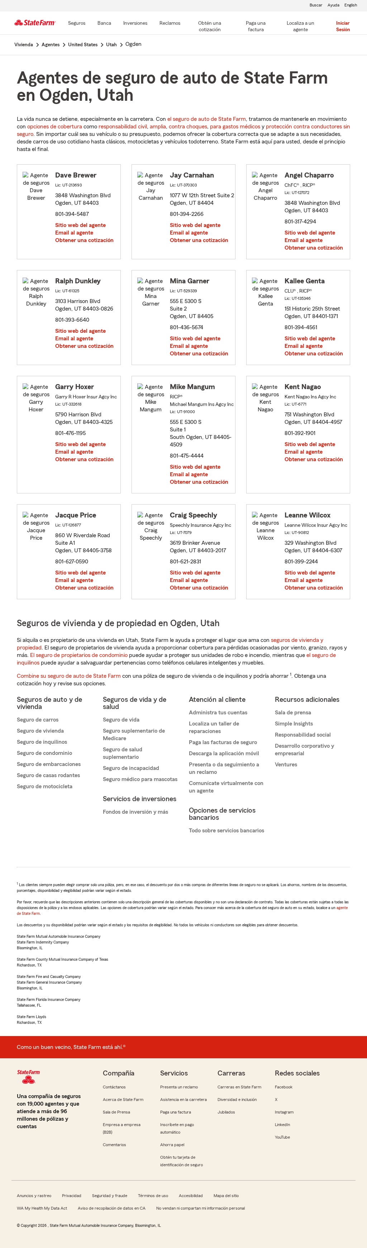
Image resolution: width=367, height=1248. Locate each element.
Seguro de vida (121, 720)
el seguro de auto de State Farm (206, 119)
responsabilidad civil (123, 126)
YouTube (282, 1137)
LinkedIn (282, 1124)
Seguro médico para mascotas (140, 779)
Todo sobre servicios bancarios (226, 830)
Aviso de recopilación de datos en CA (112, 1208)
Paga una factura (175, 1112)
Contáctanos (114, 1087)
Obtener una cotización (84, 240)
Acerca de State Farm (123, 1099)
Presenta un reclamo (179, 1087)
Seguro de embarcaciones (49, 764)
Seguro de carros (37, 720)
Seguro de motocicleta (44, 786)
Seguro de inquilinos (42, 742)
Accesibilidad (191, 1195)
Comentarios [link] (114, 1145)
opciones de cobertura (54, 126)
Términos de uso (153, 1195)
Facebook (283, 1087)
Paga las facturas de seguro (223, 742)
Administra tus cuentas (218, 712)
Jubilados (226, 1112)
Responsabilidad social (303, 735)
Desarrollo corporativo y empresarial (304, 749)
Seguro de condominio (44, 753)
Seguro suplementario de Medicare (134, 734)
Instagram (284, 1112)
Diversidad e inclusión (237, 1099)
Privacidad (71, 1195)
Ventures (286, 764)
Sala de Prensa (116, 1112)
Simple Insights (294, 724)
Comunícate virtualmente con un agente (226, 787)
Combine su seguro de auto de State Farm (69, 676)
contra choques (188, 126)
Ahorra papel (172, 1145)
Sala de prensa (293, 712)
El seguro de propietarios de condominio (79, 655)
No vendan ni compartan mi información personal (200, 1208)
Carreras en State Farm (239, 1087)
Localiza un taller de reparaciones (214, 727)
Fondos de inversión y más (135, 812)
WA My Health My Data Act (42, 1208)
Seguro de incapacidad (131, 768)
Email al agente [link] (74, 233)
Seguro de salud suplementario (122, 753)
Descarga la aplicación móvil (224, 753)
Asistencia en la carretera (183, 1099)
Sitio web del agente (80, 225)
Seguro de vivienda (40, 731)
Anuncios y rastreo (34, 1195)
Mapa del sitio (226, 1195)
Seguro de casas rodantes (48, 775)
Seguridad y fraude (109, 1195)
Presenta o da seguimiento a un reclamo (224, 768)
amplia (158, 126)
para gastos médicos (235, 126)
